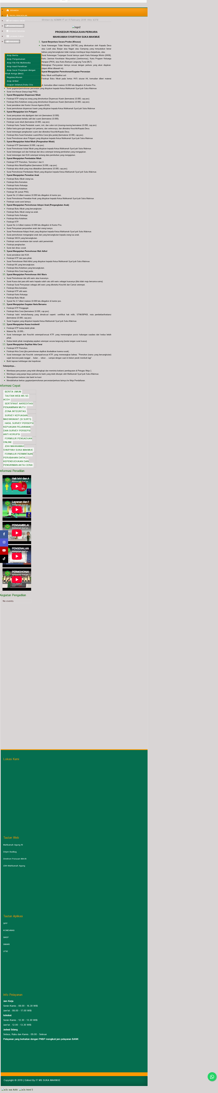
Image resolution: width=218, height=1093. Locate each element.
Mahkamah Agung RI (13, 844)
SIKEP (6, 937)
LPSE (5, 951)
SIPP (5, 923)
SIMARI (6, 944)
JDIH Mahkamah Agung (14, 865)
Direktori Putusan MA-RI (14, 858)
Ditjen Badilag (10, 851)
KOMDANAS (9, 930)
